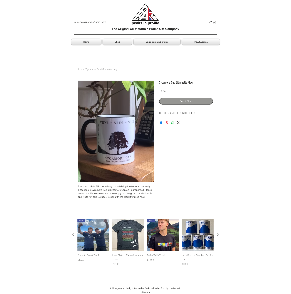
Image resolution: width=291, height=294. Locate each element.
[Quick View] (128, 235)
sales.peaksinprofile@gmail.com (90, 22)
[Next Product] (218, 234)
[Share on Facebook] (161, 122)
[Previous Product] (73, 234)
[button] (214, 22)
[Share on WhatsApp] (172, 122)
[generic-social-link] (210, 22)
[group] (145, 242)
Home (81, 69)
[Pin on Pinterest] (167, 122)
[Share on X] (178, 122)
